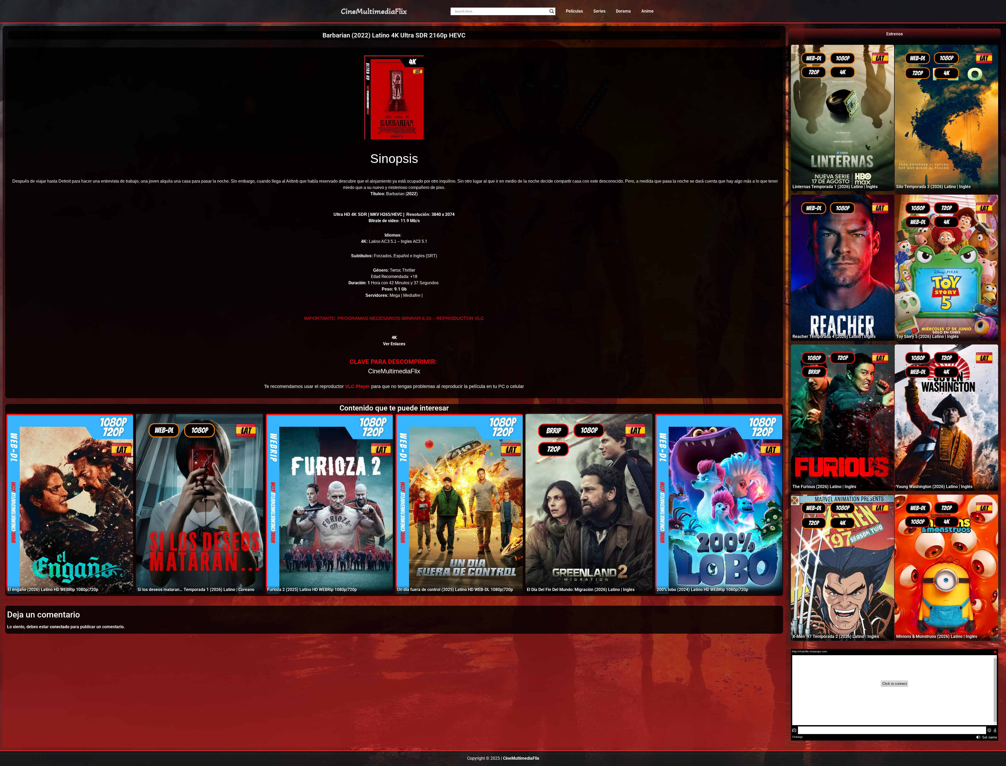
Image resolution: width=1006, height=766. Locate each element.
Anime (647, 11)
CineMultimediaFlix (374, 11)
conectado (59, 626)
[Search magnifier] (551, 11)
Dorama (623, 11)
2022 (411, 193)
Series (599, 11)
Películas (574, 11)
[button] (3, 599)
